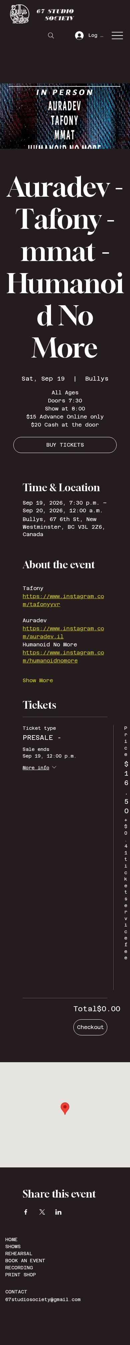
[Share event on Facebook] (26, 1212)
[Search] (51, 35)
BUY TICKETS (65, 445)
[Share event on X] (42, 1212)
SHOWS (13, 1246)
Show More (38, 680)
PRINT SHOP (20, 1274)
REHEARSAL (18, 1253)
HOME (11, 1239)
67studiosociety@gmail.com (43, 1299)
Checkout (90, 1027)
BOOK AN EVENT (25, 1260)
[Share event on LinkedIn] (58, 1212)
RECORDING (19, 1267)
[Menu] (117, 35)
